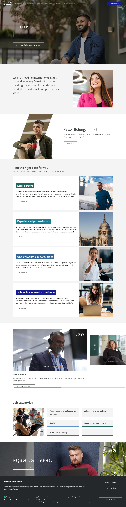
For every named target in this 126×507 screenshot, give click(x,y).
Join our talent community (28, 44)
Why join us (70, 143)
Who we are (18, 4)
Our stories (56, 4)
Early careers (29, 4)
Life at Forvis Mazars (67, 4)
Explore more (23, 201)
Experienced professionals (44, 4)
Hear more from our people (24, 386)
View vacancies (114, 4)
